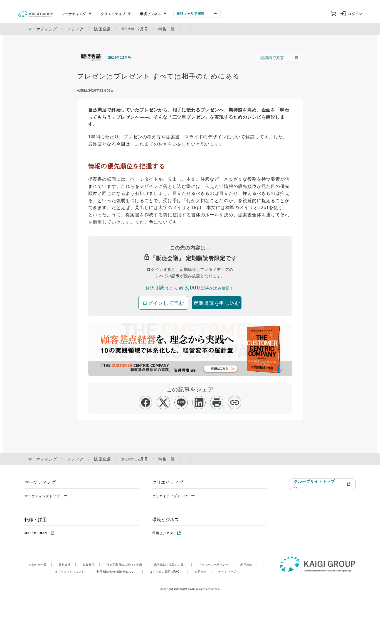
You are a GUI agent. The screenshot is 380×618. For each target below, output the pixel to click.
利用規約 (249, 564)
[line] (181, 402)
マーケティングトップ (42, 495)
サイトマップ (227, 571)
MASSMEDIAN (35, 532)
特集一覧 (166, 28)
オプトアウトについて (72, 571)
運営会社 (67, 564)
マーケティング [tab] (73, 13)
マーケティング (42, 28)
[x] (163, 402)
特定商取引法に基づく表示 (127, 564)
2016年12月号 (134, 28)
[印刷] (217, 402)
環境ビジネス (162, 532)
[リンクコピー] (234, 402)
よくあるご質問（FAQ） (169, 571)
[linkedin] (199, 402)
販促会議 (102, 28)
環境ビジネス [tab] (150, 13)
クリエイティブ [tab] (113, 13)
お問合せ (203, 571)
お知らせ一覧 (40, 564)
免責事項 (91, 564)
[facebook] (145, 402)
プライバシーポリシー (216, 564)
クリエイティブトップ (169, 495)
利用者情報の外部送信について (120, 571)
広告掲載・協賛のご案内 (173, 564)
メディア (75, 28)
